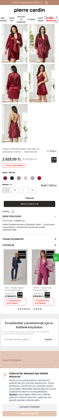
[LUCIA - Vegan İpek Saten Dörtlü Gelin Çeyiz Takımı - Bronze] (43, 284)
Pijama (31, 19)
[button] (18, 309)
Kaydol (48, 339)
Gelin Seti (11, 19)
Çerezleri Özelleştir (29, 406)
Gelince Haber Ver (29, 203)
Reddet (13, 394)
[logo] (29, 10)
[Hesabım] (56, 17)
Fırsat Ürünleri (50, 19)
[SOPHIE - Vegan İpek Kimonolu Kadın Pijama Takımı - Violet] (15, 284)
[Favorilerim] (51, 18)
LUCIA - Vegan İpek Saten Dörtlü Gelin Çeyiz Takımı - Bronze (43, 289)
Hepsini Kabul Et (29, 413)
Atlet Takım (40, 19)
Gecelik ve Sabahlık (21, 19)
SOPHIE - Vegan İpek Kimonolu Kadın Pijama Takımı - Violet (15, 289)
